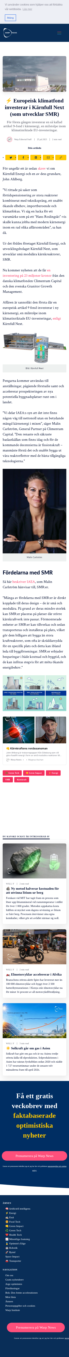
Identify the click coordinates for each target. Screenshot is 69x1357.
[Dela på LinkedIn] (35, 157)
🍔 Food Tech (12, 1221)
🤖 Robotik (11, 1248)
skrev (42, 168)
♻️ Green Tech (12, 773)
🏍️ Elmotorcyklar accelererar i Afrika (34, 974)
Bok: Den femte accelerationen (21, 1292)
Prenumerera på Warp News (34, 1156)
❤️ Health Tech (13, 1234)
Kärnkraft (22, 780)
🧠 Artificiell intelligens (17, 1208)
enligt (57, 318)
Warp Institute (12, 1310)
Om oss (9, 1275)
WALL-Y (10, 884)
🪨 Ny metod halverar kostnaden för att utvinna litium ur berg (32, 890)
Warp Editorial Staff (23, 139)
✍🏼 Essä (9, 1217)
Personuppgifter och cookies (20, 1305)
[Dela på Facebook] (23, 157)
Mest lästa (10, 1297)
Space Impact (12, 1256)
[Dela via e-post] (48, 157)
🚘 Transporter (13, 1261)
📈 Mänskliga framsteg (17, 1239)
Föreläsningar (12, 1288)
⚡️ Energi (53, 773)
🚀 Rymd (10, 1252)
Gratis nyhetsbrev (14, 1279)
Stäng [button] (10, 17)
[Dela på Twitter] (10, 157)
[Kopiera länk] (60, 157)
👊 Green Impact (34, 773)
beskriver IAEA (23, 581)
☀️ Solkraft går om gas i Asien (28, 1048)
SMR (7, 780)
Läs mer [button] (27, 9)
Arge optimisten (13, 1284)
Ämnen (9, 1301)
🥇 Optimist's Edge (15, 1243)
